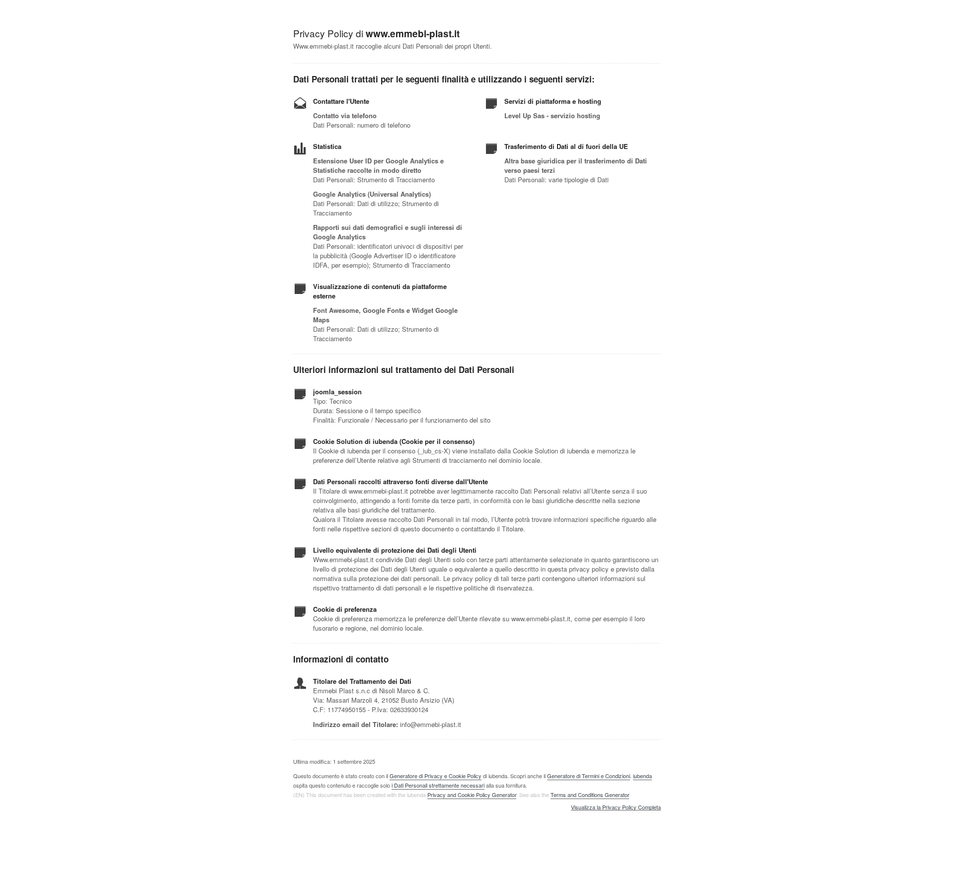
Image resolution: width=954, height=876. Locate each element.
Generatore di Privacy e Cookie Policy (435, 776)
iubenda (642, 776)
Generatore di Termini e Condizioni (588, 776)
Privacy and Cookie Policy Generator (471, 795)
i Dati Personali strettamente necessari (438, 785)
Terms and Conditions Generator (590, 795)
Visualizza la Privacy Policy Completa (616, 807)
